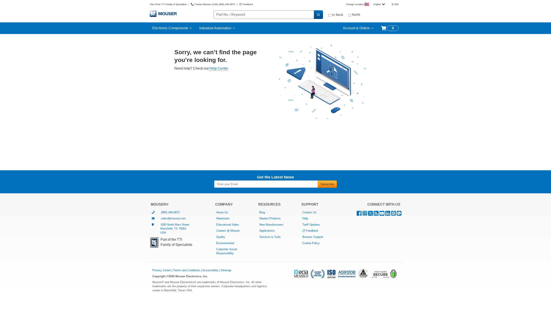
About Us (222, 212)
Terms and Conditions (186, 270)
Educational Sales (227, 224)
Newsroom (222, 218)
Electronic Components (170, 28)
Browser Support (312, 237)
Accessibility (210, 270)
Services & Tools (270, 237)
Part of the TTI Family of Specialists (168, 4)
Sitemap (226, 270)
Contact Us (309, 212)
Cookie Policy (311, 243)
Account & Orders (356, 28)
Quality (220, 237)
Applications (267, 230)
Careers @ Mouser (228, 230)
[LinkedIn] (387, 214)
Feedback (312, 230)
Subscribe (327, 184)
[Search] (318, 14)
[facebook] (359, 214)
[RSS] (376, 214)
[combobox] (379, 4)
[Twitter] (370, 214)
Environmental (225, 243)
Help (305, 218)
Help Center (218, 68)
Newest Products (270, 218)
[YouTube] (381, 214)
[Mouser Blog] (399, 214)
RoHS (356, 14)
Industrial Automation (215, 28)
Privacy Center (161, 270)
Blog (262, 212)
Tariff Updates (311, 224)
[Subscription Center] (393, 214)
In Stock (337, 14)
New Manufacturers (271, 224)
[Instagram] (364, 214)
